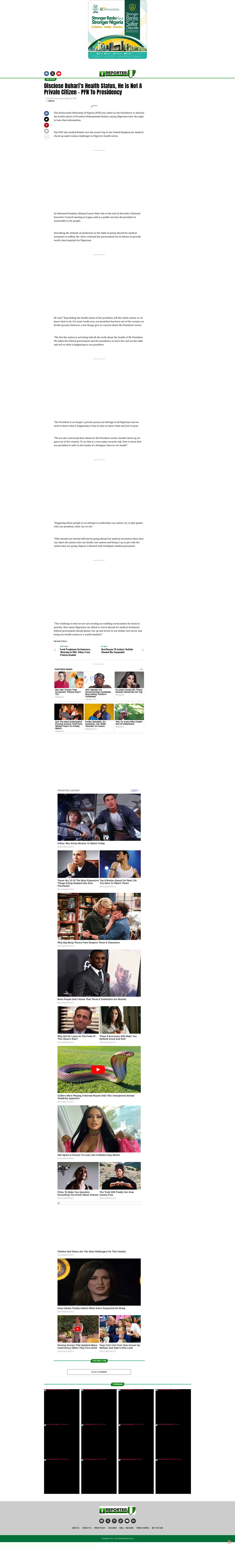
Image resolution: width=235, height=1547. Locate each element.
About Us (75, 1528)
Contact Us (86, 1528)
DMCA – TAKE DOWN (126, 1528)
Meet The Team (157, 1528)
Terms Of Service (142, 1528)
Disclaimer (112, 1528)
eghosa (51, 101)
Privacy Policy (99, 1528)
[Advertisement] (99, 178)
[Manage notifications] (229, 1542)
